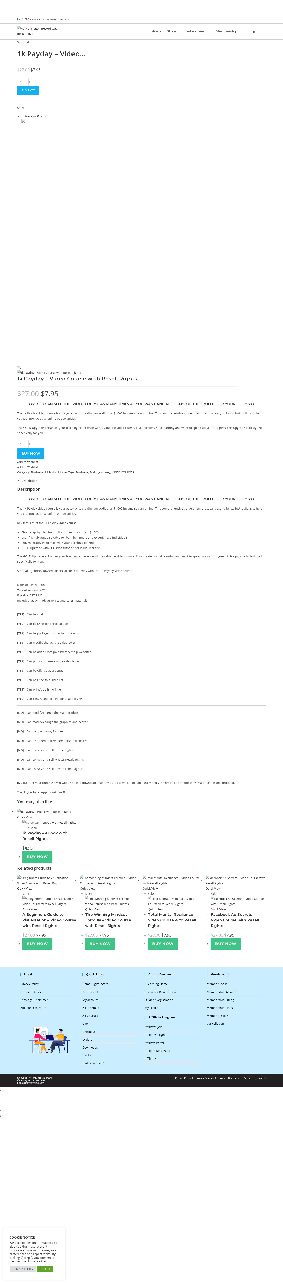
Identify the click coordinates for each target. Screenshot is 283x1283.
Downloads (90, 1047)
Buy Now (28, 90)
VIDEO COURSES (123, 472)
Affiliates (151, 1059)
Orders (87, 1039)
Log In (86, 1055)
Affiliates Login (155, 1035)
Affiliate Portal (154, 1043)
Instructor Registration (160, 992)
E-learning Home (156, 984)
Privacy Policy (29, 984)
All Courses (90, 1016)
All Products (90, 1008)
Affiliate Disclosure (33, 1008)
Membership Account (222, 992)
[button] (19, 367)
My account (90, 1000)
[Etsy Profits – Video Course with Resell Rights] (143, 240)
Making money (100, 472)
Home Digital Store (95, 984)
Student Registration (159, 1000)
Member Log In (217, 984)
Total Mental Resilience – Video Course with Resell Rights (172, 920)
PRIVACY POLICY (23, 1269)
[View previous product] (22, 116)
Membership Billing (220, 1000)
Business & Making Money (49, 472)
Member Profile (217, 1016)
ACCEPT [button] (45, 1269)
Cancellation (215, 1024)
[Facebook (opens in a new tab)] (257, 19)
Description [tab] (29, 481)
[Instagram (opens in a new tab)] (261, 19)
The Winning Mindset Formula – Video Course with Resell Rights (108, 920)
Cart (85, 1024)
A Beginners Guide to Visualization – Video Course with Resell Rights (49, 920)
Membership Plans (220, 1008)
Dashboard (90, 992)
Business (82, 472)
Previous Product (36, 116)
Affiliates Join (154, 1027)
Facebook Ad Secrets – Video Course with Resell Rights (235, 920)
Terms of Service (31, 992)
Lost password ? (93, 1063)
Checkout (88, 1032)
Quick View (24, 817)
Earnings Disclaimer (34, 1000)
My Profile (151, 1008)
